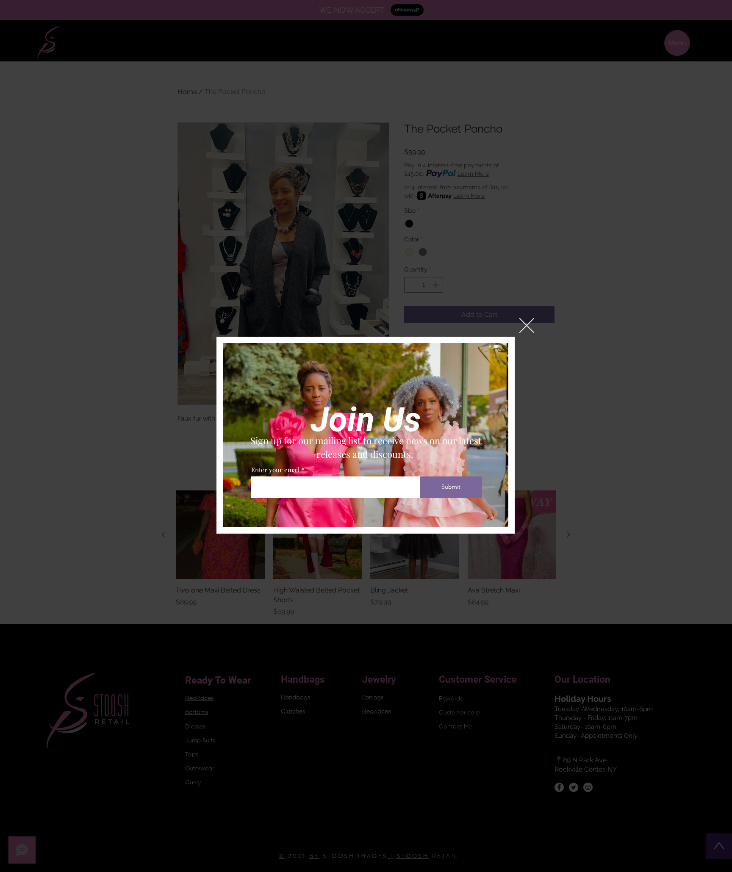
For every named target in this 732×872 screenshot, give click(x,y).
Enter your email (275, 470)
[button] (526, 325)
